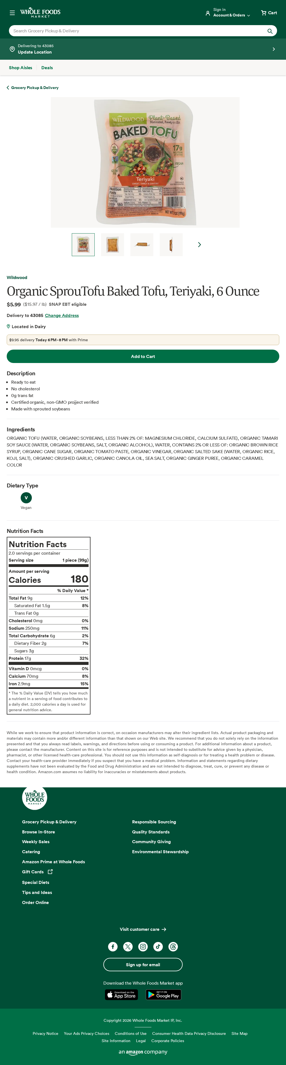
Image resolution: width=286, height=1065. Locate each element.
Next (199, 244)
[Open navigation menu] (12, 12)
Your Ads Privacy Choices (86, 1033)
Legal (141, 1040)
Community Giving (151, 841)
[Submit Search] (270, 30)
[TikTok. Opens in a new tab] (158, 946)
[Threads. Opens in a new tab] (173, 946)
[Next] (143, 176)
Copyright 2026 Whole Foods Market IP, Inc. (143, 1020)
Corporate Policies (167, 1040)
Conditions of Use (131, 1033)
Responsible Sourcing (154, 822)
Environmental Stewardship (160, 851)
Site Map (239, 1033)
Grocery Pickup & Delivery (49, 822)
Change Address (62, 315)
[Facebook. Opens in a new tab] (113, 946)
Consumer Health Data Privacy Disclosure (189, 1033)
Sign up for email (143, 964)
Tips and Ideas (37, 892)
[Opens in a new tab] (122, 994)
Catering (31, 851)
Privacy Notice (45, 1033)
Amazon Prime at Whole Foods (53, 862)
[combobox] (130, 30)
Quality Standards (151, 832)
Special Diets (35, 882)
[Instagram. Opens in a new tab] (143, 946)
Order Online (35, 902)
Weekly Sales (35, 841)
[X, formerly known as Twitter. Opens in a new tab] (128, 946)
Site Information (116, 1040)
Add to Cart (143, 356)
